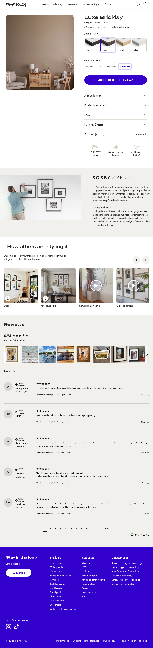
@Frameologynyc (54, 255)
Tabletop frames (57, 584)
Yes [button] (58, 394)
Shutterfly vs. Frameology (123, 584)
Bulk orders (55, 604)
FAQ (83, 567)
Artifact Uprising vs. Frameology (126, 563)
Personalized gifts (90, 4)
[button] (12, 354)
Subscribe (18, 572)
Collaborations (88, 592)
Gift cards (107, 4)
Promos (84, 588)
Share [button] (69, 394)
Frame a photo (88, 584)
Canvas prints (56, 571)
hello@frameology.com (17, 620)
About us (85, 563)
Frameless (73, 4)
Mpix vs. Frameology (121, 575)
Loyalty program (89, 575)
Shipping (77, 640)
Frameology (21, 640)
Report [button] (63, 394)
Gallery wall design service (63, 609)
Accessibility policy (127, 640)
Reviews (85, 571)
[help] (138, 4)
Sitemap (143, 640)
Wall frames (56, 588)
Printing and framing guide (94, 579)
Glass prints (55, 596)
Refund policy (108, 640)
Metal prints (56, 592)
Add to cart (115, 80)
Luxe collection (57, 600)
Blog (83, 596)
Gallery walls (58, 4)
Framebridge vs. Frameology (125, 567)
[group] (19, 335)
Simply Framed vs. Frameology (126, 579)
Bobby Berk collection (60, 575)
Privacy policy (63, 640)
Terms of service (91, 640)
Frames (45, 4)
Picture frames (56, 563)
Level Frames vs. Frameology (125, 571)
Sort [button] (6, 371)
